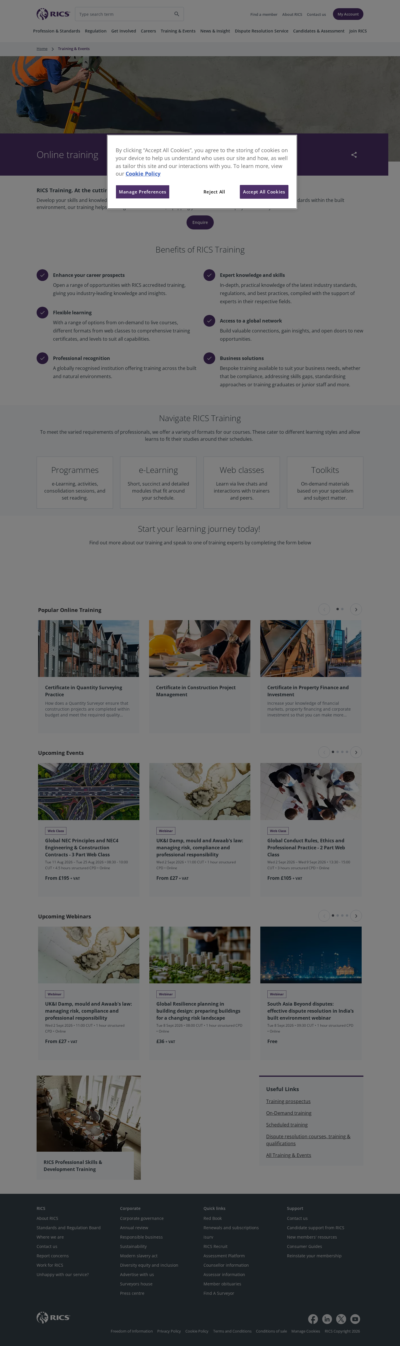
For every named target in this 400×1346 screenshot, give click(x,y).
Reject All (214, 192)
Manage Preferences (142, 192)
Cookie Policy (143, 173)
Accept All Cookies (264, 192)
